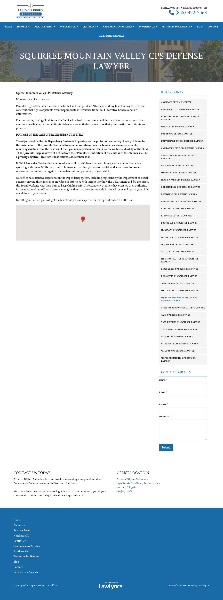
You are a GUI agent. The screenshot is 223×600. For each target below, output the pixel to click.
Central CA (89, 26)
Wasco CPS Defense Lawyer (177, 336)
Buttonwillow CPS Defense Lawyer (182, 141)
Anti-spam (204, 585)
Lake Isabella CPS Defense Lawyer (181, 201)
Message (165, 416)
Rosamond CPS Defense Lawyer (179, 276)
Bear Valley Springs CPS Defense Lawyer (180, 118)
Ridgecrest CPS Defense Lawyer (180, 269)
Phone (164, 392)
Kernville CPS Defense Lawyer (179, 194)
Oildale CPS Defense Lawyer (177, 251)
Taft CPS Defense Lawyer (176, 315)
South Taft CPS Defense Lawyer (179, 290)
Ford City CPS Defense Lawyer (179, 172)
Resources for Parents (176, 26)
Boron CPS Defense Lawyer (177, 134)
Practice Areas (43, 26)
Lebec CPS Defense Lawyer (176, 216)
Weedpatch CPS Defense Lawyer (179, 344)
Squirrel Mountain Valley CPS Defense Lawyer (179, 299)
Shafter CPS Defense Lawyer (178, 283)
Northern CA (68, 26)
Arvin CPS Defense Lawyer (176, 102)
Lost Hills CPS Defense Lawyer (179, 223)
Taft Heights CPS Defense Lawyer (180, 322)
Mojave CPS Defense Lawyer (177, 244)
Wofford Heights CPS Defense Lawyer (178, 359)
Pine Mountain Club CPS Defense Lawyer (180, 260)
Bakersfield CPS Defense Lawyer (180, 109)
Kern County (172, 92)
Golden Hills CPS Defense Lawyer (180, 187)
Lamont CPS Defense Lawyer (177, 208)
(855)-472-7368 (191, 13)
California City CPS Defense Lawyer (182, 148)
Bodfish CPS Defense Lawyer (177, 126)
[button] (83, 219)
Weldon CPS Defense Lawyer (178, 351)
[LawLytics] (111, 586)
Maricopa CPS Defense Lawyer (178, 230)
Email (163, 404)
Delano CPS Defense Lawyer (177, 165)
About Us (21, 26)
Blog (200, 26)
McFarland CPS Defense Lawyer (179, 237)
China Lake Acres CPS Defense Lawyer (178, 157)
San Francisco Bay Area (117, 26)
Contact (213, 26)
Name (163, 380)
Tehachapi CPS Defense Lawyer (179, 329)
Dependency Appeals (111, 35)
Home (8, 26)
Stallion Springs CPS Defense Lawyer (183, 308)
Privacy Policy (190, 585)
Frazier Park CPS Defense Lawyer (180, 180)
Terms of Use (174, 585)
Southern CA (147, 26)
